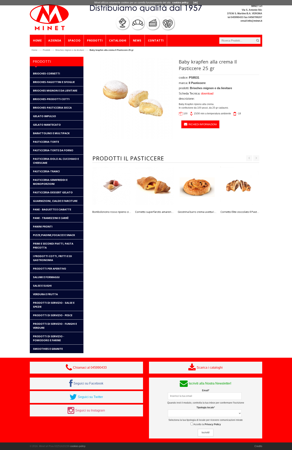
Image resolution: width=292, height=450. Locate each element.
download (207, 93)
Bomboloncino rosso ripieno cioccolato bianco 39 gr (123, 212)
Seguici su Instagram (90, 410)
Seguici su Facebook (88, 383)
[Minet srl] (49, 17)
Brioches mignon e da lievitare (69, 50)
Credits (258, 446)
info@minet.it (254, 20)
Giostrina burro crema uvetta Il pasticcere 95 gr (206, 212)
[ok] (195, 2)
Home (34, 50)
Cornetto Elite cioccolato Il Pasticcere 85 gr (245, 212)
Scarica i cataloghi (210, 367)
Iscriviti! (206, 432)
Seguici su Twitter (90, 397)
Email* (205, 390)
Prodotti (46, 50)
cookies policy (77, 446)
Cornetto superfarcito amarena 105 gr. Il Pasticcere (165, 212)
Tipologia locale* (205, 407)
